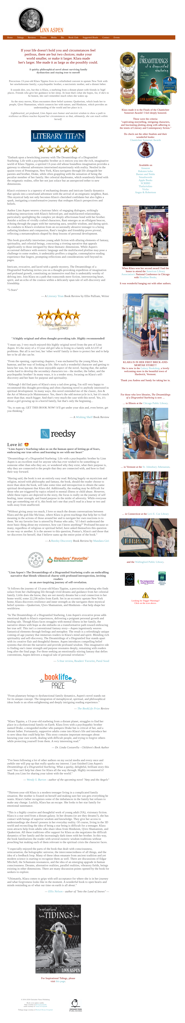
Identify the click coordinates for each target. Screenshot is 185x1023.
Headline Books (147, 277)
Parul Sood (102, 660)
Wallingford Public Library (149, 561)
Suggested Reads (90, 37)
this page (60, 981)
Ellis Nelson (55, 891)
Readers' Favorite (84, 660)
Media (54, 37)
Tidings (20, 37)
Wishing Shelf (84, 417)
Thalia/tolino (145, 186)
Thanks (43, 37)
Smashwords (145, 177)
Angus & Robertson (145, 192)
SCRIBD (145, 183)
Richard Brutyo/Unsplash (44, 1010)
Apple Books (145, 180)
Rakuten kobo (145, 171)
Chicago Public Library (155, 403)
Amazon (145, 168)
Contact (105, 37)
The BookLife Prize (89, 708)
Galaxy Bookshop (150, 368)
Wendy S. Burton (37, 779)
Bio (62, 37)
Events (117, 37)
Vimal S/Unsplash (41, 1006)
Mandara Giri (101, 540)
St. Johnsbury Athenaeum (156, 466)
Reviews (32, 37)
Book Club (73, 37)
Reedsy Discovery (61, 540)
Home (10, 37)
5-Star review (65, 660)
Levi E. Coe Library (158, 513)
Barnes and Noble (145, 174)
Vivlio (145, 189)
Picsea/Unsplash (41, 1004)
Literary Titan (55, 296)
